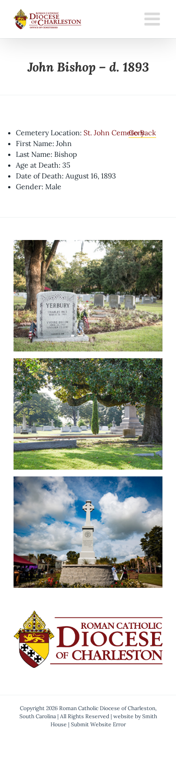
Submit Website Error (98, 724)
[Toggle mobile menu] (153, 19)
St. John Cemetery (113, 132)
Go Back (142, 132)
